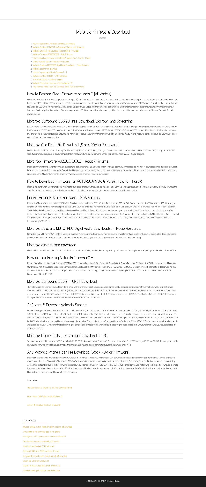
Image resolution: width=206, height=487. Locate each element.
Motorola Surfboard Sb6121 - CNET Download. (50, 76)
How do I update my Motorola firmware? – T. (50, 72)
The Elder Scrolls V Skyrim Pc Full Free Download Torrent (49, 387)
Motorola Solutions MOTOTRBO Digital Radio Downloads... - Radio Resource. (61, 65)
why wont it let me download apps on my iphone (41, 431)
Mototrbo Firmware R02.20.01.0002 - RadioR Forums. (53, 54)
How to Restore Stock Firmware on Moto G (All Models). (54, 43)
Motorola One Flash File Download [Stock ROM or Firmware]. (56, 50)
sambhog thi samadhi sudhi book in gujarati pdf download (45, 456)
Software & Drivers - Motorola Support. (48, 79)
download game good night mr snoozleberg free (41, 470)
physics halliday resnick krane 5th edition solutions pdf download (47, 426)
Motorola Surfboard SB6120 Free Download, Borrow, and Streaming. (58, 47)
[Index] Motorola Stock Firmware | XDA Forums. (51, 61)
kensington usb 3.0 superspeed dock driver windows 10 (44, 436)
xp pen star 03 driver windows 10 (36, 461)
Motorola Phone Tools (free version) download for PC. (53, 83)
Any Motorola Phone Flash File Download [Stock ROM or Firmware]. (58, 86)
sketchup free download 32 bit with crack (38, 446)
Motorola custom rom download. (45, 68)
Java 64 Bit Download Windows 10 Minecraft (44, 405)
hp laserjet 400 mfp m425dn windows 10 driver (41, 451)
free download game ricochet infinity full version (41, 441)
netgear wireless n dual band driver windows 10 (41, 465)
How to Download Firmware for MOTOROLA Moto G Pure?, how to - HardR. (62, 58)
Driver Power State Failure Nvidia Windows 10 (44, 396)
